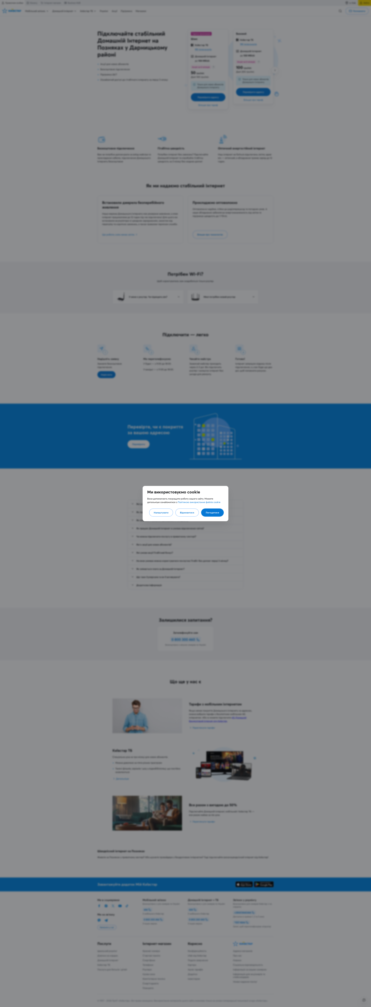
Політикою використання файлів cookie (199, 502)
